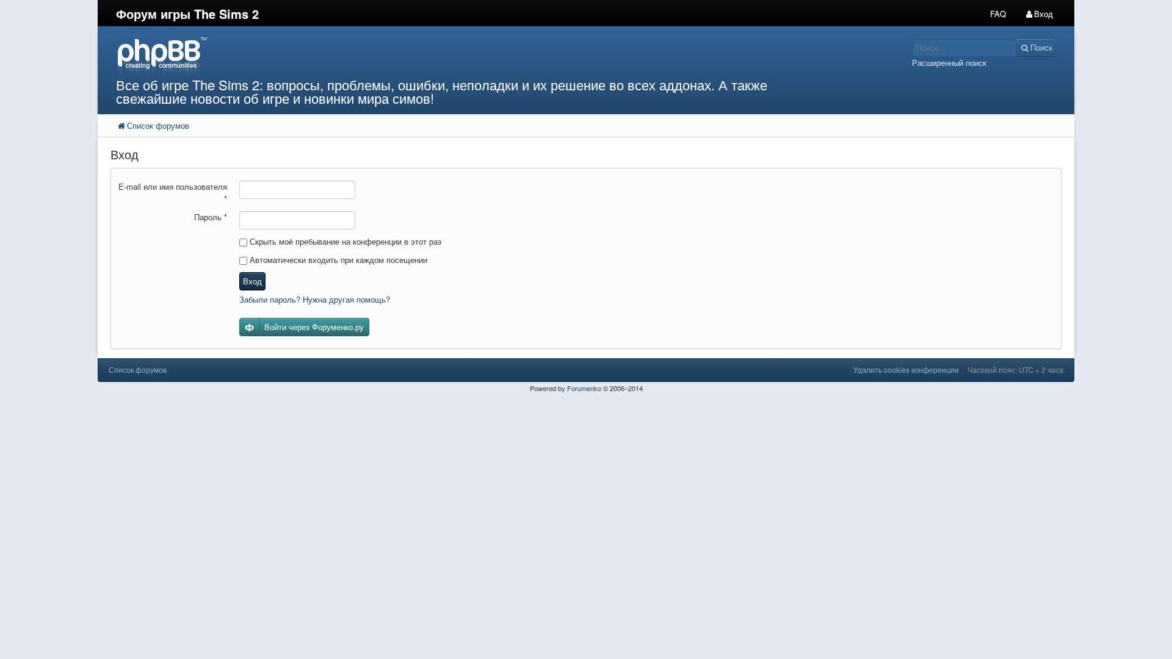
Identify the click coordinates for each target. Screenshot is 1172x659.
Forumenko (584, 388)
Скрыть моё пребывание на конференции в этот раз (344, 241)
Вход (252, 281)
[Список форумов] (463, 55)
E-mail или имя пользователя (172, 192)
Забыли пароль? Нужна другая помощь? (314, 299)
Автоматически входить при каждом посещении (337, 259)
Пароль (210, 217)
